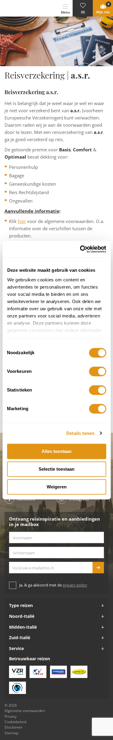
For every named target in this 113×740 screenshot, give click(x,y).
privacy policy (75, 585)
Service (16, 648)
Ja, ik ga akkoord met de (53, 585)
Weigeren (57, 486)
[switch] (97, 371)
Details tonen (80, 433)
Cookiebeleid (15, 722)
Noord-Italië (21, 616)
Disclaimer (14, 727)
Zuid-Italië (19, 637)
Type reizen (21, 605)
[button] (83, 8)
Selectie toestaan (56, 469)
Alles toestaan (56, 451)
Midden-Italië (23, 627)
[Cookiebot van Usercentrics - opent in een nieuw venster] (80, 249)
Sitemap (11, 733)
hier (22, 221)
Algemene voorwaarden (25, 711)
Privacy (11, 716)
